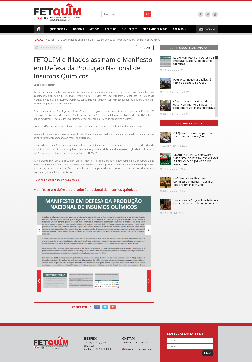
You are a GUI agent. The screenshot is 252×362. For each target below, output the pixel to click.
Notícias (78, 29)
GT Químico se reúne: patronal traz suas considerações (193, 135)
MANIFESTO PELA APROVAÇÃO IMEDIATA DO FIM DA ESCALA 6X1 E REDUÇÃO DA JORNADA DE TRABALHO (195, 159)
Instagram (215, 14)
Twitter (207, 14)
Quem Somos (57, 29)
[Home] (39, 29)
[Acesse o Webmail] (207, 29)
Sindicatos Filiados (155, 29)
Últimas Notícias (189, 123)
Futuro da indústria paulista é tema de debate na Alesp (192, 81)
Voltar (145, 48)
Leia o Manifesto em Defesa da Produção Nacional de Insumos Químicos (193, 61)
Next (148, 230)
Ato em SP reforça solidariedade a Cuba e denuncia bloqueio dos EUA (195, 202)
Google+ (113, 307)
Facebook (200, 14)
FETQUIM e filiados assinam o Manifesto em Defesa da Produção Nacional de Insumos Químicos (108, 39)
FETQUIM (39, 39)
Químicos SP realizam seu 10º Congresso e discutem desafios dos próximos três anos (193, 181)
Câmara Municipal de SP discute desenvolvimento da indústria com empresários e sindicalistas (194, 104)
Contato (178, 29)
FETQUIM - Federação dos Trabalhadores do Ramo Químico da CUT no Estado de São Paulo (57, 12)
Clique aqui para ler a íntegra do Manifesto (56, 179)
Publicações (129, 29)
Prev (39, 230)
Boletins (110, 29)
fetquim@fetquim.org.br (138, 349)
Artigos (94, 29)
